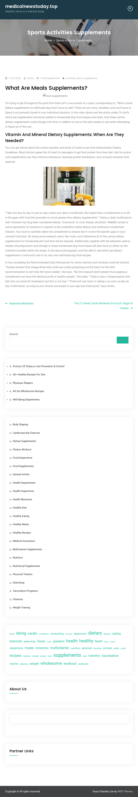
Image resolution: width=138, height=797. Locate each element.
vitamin (13, 663)
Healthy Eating (21, 516)
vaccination (110, 656)
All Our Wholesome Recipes (28, 391)
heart (99, 641)
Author (30, 78)
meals (29, 648)
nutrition (75, 648)
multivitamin (59, 648)
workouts (83, 663)
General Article (21, 474)
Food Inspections (22, 457)
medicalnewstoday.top (31, 6)
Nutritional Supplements (26, 566)
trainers (94, 656)
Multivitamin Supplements (27, 549)
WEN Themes (125, 791)
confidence (44, 634)
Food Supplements (50, 78)
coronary (68, 634)
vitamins (24, 664)
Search (13, 334)
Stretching (18, 582)
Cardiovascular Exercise (26, 432)
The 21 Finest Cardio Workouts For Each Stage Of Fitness (103, 306)
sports (79, 78)
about (12, 634)
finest (41, 641)
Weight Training (21, 607)
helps (106, 641)
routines (27, 656)
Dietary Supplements (24, 441)
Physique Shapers (23, 382)
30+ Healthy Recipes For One (29, 374)
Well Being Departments (26, 399)
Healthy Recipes (22, 532)
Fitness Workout (22, 449)
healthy (86, 640)
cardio (32, 633)
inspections (16, 648)
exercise (15, 641)
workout (69, 664)
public (116, 648)
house (112, 642)
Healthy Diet (20, 507)
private (107, 648)
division (107, 634)
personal (87, 648)
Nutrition (18, 557)
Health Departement (24, 482)
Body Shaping (20, 424)
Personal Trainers (22, 574)
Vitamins (18, 599)
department (80, 633)
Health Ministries (22, 499)
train (85, 656)
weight (34, 664)
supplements (90, 78)
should (35, 656)
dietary (95, 633)
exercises (30, 641)
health (72, 640)
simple (43, 656)
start (50, 656)
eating (116, 633)
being (21, 633)
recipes (15, 655)
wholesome (51, 663)
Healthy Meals (21, 524)
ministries (41, 648)
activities (70, 78)
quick (123, 648)
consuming (57, 633)
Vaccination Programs (25, 590)
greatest (59, 641)
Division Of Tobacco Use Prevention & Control (38, 366)
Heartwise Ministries (21, 303)
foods (49, 641)
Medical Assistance (24, 540)
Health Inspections (23, 491)
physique (98, 648)
